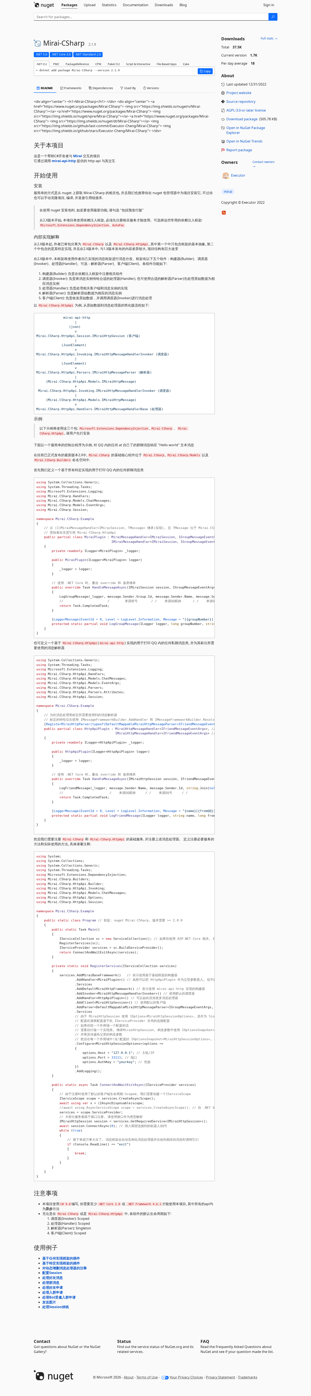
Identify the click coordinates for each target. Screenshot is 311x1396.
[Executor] (225, 175)
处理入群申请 (52, 1292)
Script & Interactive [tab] (138, 64)
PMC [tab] (56, 64)
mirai (228, 191)
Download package (242, 119)
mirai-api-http (64, 160)
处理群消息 (50, 1282)
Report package (239, 150)
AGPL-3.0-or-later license (246, 110)
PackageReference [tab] (77, 64)
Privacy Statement (220, 1377)
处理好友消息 (52, 1277)
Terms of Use (147, 1377)
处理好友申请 (52, 1287)
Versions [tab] (152, 88)
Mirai (77, 156)
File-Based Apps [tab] (167, 64)
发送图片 (49, 1302)
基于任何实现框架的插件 (61, 1258)
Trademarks (247, 1377)
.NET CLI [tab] (41, 64)
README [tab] (46, 88)
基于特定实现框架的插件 (61, 1263)
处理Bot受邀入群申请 (59, 1297)
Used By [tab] (129, 88)
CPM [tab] (98, 64)
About (129, 1377)
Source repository (240, 101)
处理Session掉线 (55, 1306)
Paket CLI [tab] (114, 64)
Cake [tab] (186, 64)
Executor (238, 175)
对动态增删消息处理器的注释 (64, 1268)
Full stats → (269, 38)
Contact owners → (263, 164)
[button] (205, 71)
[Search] (272, 17)
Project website (238, 92)
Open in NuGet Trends (244, 141)
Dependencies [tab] (102, 88)
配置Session (52, 1272)
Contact (42, 1341)
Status (124, 1341)
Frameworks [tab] (72, 88)
